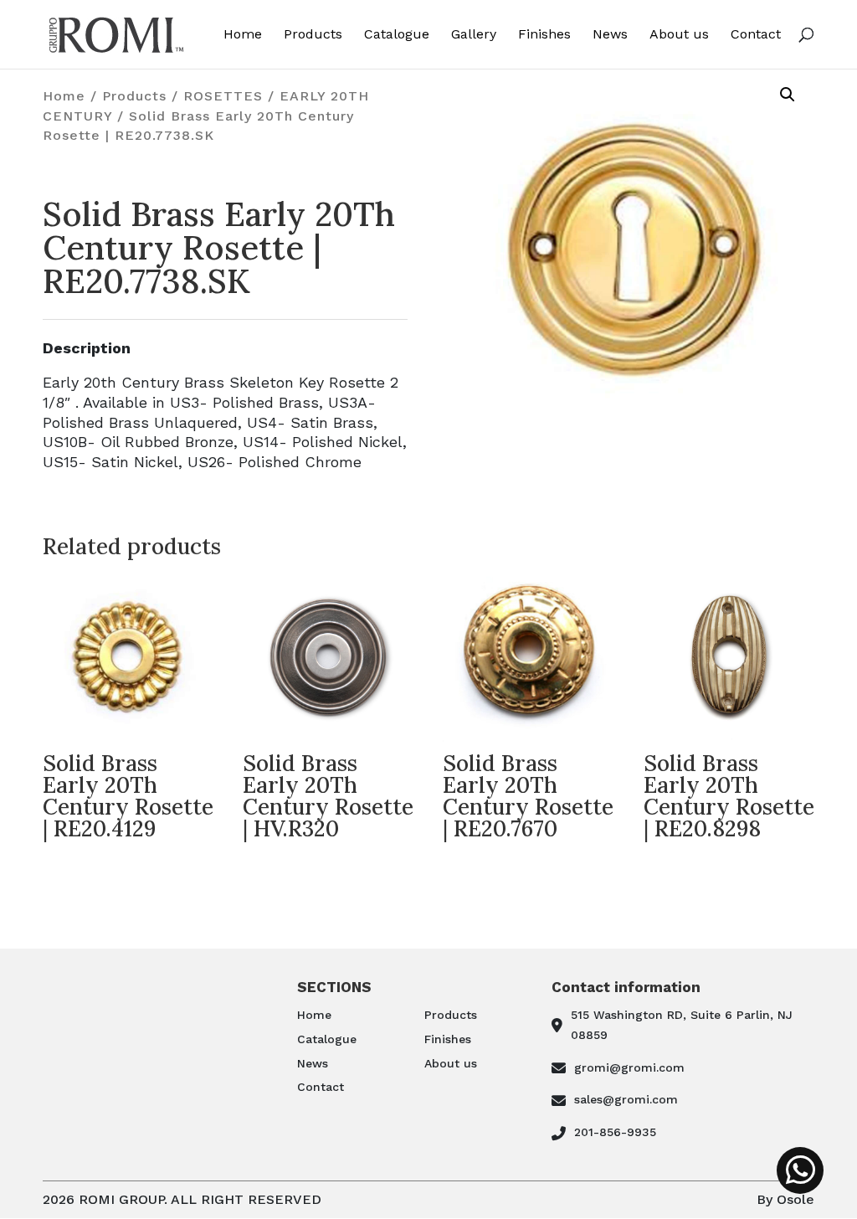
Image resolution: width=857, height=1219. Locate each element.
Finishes (544, 35)
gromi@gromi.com (629, 1067)
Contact (756, 35)
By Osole (785, 1199)
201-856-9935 (615, 1132)
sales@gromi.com (626, 1099)
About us (679, 35)
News (610, 35)
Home (242, 35)
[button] (787, 95)
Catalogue (396, 35)
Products (313, 35)
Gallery (473, 35)
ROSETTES (223, 96)
